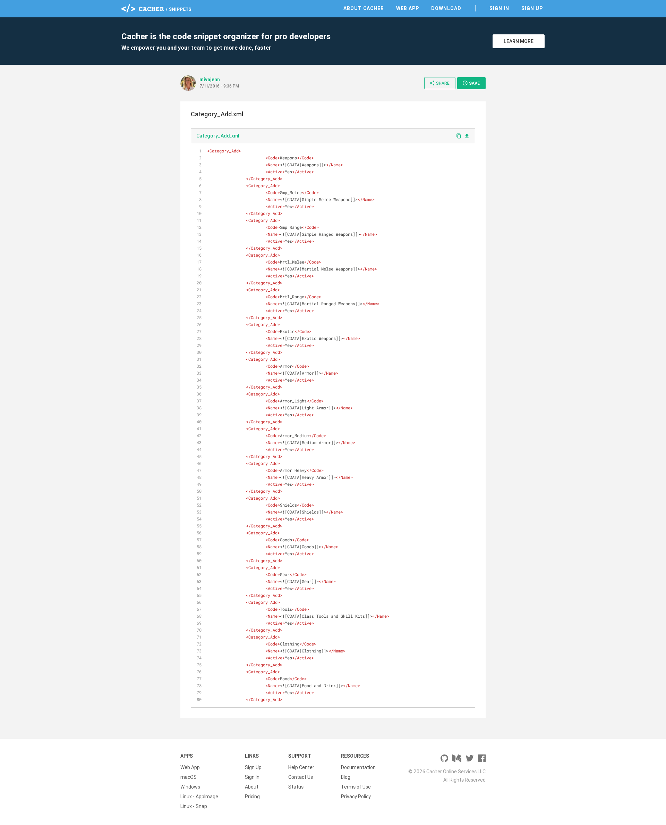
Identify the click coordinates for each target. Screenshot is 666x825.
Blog (345, 777)
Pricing (252, 796)
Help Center (301, 767)
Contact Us (300, 777)
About (251, 787)
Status (296, 787)
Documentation (358, 767)
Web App (407, 8)
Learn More (518, 41)
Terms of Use (356, 787)
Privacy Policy (356, 796)
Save (471, 83)
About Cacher (363, 8)
